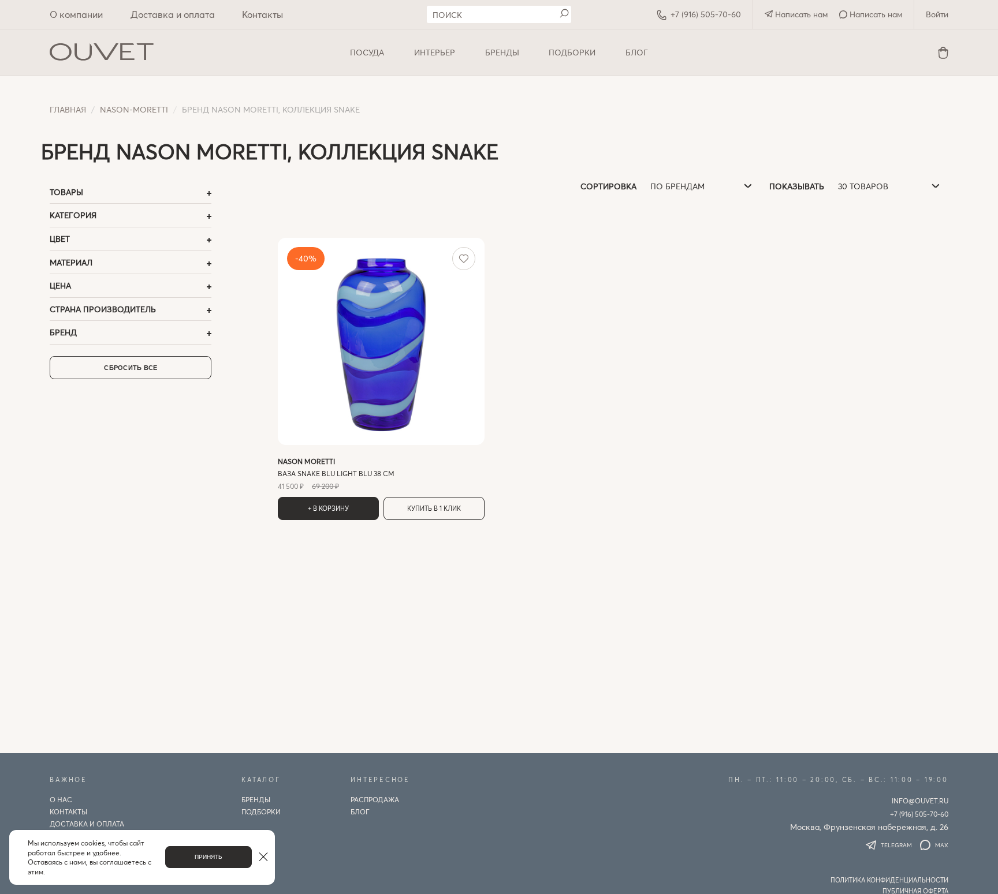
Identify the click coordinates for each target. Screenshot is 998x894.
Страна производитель (103, 309)
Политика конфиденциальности (889, 880)
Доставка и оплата (173, 14)
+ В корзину (328, 508)
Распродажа (375, 799)
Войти (937, 14)
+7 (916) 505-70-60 (706, 14)
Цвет (60, 238)
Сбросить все (130, 367)
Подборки (572, 52)
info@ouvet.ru (920, 800)
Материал (71, 262)
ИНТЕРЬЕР (434, 52)
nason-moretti (134, 109)
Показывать (796, 186)
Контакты (262, 14)
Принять (208, 857)
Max (941, 845)
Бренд (63, 332)
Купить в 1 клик (434, 508)
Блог (636, 52)
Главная (68, 109)
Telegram (896, 845)
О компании (76, 14)
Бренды (502, 52)
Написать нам (800, 14)
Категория (73, 215)
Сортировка (608, 186)
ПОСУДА (367, 52)
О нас (61, 799)
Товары (66, 191)
